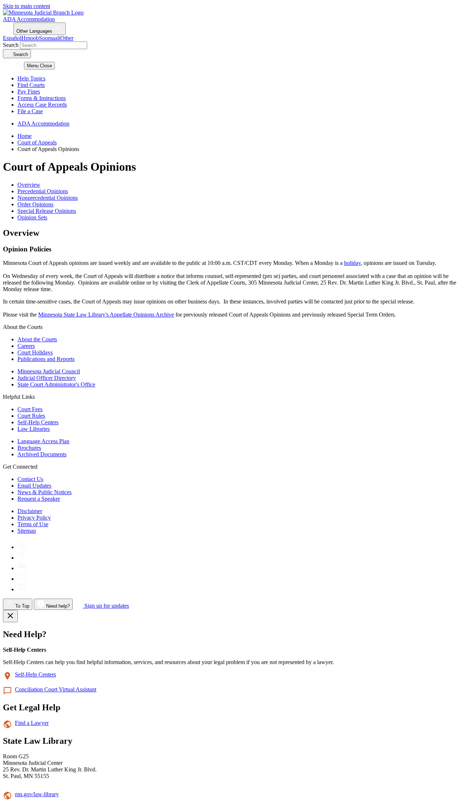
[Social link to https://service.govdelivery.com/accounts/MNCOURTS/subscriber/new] (22, 579)
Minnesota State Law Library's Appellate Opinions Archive (106, 314)
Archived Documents (41, 454)
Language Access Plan (43, 441)
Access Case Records (42, 105)
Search (11, 45)
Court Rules (31, 416)
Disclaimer (29, 511)
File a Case (30, 111)
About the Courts (37, 339)
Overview (28, 185)
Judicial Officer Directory (46, 378)
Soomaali (49, 38)
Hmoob (30, 38)
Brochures (29, 448)
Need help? (57, 606)
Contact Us (30, 479)
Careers (26, 346)
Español (12, 38)
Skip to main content (26, 6)
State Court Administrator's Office (56, 384)
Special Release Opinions (46, 211)
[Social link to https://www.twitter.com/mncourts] (22, 558)
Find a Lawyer (32, 723)
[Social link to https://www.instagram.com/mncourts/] (22, 547)
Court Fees (30, 409)
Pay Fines (28, 91)
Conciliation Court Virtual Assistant (55, 689)
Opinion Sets (32, 217)
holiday (352, 263)
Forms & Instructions (41, 98)
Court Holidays (35, 352)
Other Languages (35, 31)
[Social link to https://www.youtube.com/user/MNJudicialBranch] (22, 568)
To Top (21, 606)
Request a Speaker (38, 499)
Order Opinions (35, 204)
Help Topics (31, 78)
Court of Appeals (37, 142)
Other (66, 38)
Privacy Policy (34, 518)
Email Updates (34, 486)
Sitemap (26, 531)
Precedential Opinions (42, 191)
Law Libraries (33, 429)
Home (24, 136)
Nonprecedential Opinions (47, 198)
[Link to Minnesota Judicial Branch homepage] (43, 12)
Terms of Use (32, 524)
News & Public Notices (44, 492)
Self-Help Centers (37, 422)
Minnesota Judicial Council (48, 371)
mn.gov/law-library (37, 794)
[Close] (10, 616)
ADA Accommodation (29, 19)
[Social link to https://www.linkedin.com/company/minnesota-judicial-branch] (22, 589)
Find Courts (31, 85)
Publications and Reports (45, 359)
